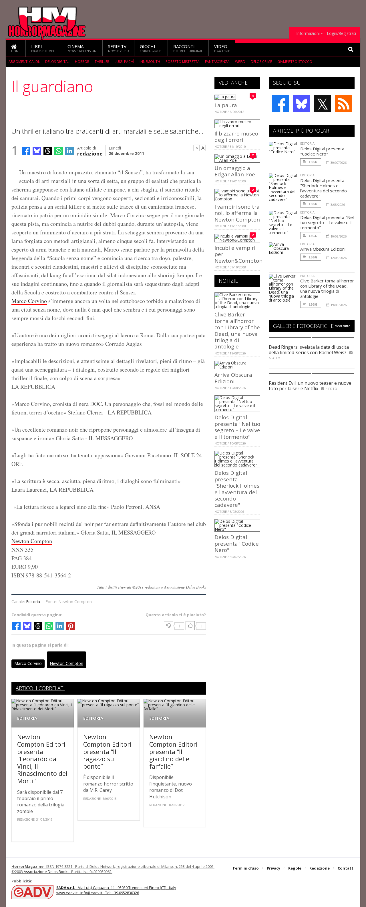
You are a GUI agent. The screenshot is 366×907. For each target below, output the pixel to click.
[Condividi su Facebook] (26, 151)
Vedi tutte (342, 326)
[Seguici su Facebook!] (280, 103)
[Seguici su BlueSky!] (301, 103)
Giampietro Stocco (294, 61)
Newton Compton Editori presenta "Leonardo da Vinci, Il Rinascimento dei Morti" (42, 759)
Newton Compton (31, 541)
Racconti (188, 48)
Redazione (319, 868)
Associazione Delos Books (46, 871)
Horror (82, 61)
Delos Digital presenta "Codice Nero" (236, 543)
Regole (294, 868)
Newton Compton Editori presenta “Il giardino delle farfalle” (173, 751)
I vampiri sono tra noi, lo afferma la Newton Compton (237, 213)
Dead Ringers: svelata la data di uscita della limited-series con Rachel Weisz (309, 350)
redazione (90, 153)
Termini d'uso (245, 868)
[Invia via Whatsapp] (58, 151)
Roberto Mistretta (183, 61)
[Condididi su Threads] (48, 151)
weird (240, 61)
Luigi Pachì (124, 61)
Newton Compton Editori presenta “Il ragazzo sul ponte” (107, 751)
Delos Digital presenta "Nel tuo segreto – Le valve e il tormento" (237, 427)
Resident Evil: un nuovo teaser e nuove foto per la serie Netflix (310, 386)
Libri (44, 48)
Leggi (313, 162)
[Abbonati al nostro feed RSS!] (343, 103)
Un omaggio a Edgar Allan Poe (234, 171)
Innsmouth (150, 61)
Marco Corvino (29, 301)
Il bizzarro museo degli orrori (236, 136)
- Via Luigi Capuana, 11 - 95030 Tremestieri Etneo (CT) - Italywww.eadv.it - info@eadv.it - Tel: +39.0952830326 (116, 890)
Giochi (151, 48)
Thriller (102, 61)
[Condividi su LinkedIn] (69, 151)
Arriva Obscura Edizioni (233, 377)
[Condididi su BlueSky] (37, 151)
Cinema (82, 48)
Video (222, 48)
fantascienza (217, 61)
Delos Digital (57, 61)
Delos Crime (261, 61)
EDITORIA (27, 718)
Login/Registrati (341, 33)
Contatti (346, 868)
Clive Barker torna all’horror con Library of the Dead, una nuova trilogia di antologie (237, 330)
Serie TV (118, 48)
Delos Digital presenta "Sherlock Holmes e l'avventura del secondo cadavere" (236, 488)
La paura (225, 105)
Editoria (33, 601)
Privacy (273, 868)
